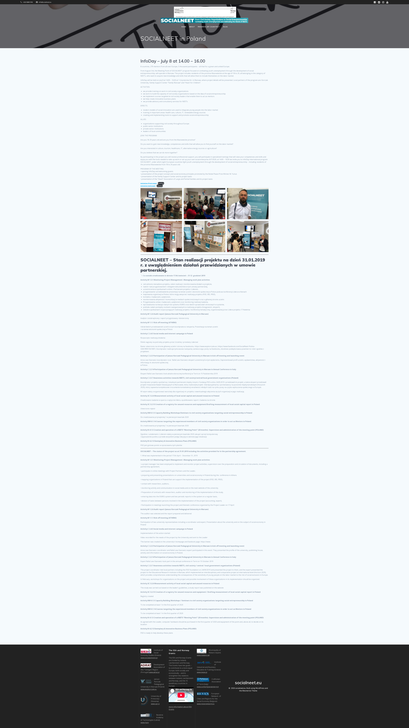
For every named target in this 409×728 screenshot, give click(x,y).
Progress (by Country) (208, 27)
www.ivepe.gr (202, 672)
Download (161, 183)
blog (225, 27)
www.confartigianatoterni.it (208, 687)
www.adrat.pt (154, 672)
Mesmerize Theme (249, 691)
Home (183, 27)
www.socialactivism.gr (149, 658)
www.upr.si (155, 704)
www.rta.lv (145, 722)
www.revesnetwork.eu (205, 704)
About (192, 27)
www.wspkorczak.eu (149, 689)
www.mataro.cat (203, 655)
